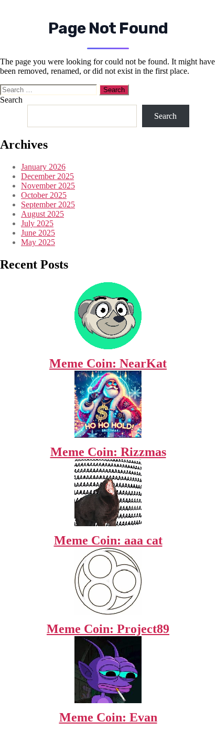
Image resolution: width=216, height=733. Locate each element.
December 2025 (47, 176)
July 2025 (37, 223)
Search (11, 99)
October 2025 (44, 195)
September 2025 (48, 204)
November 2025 (48, 185)
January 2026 (43, 166)
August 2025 (42, 213)
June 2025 (38, 232)
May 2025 (38, 242)
